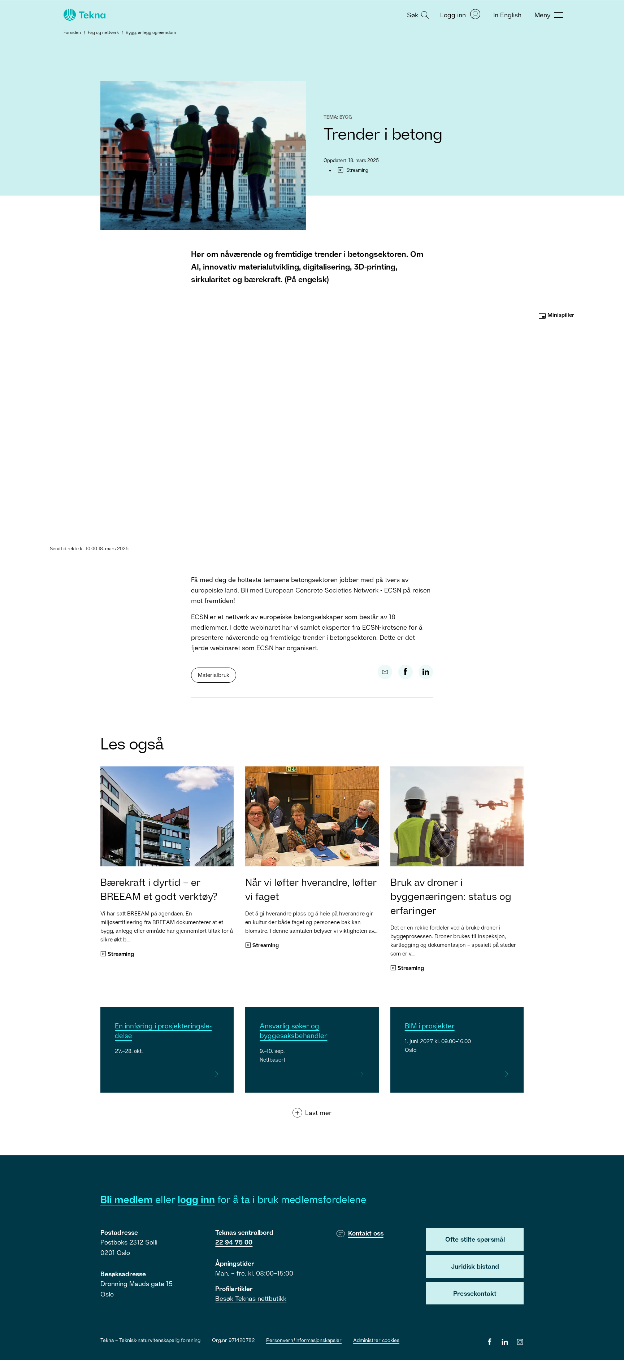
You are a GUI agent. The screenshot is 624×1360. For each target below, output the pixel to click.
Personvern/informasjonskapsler (304, 1340)
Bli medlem (126, 1199)
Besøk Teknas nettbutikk (250, 1298)
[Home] (84, 15)
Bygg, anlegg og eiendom (151, 32)
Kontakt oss (366, 1233)
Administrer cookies (376, 1340)
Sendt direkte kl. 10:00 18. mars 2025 (89, 548)
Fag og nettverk (103, 32)
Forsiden (72, 32)
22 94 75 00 (233, 1242)
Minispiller (560, 314)
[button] (417, 14)
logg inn (196, 1199)
